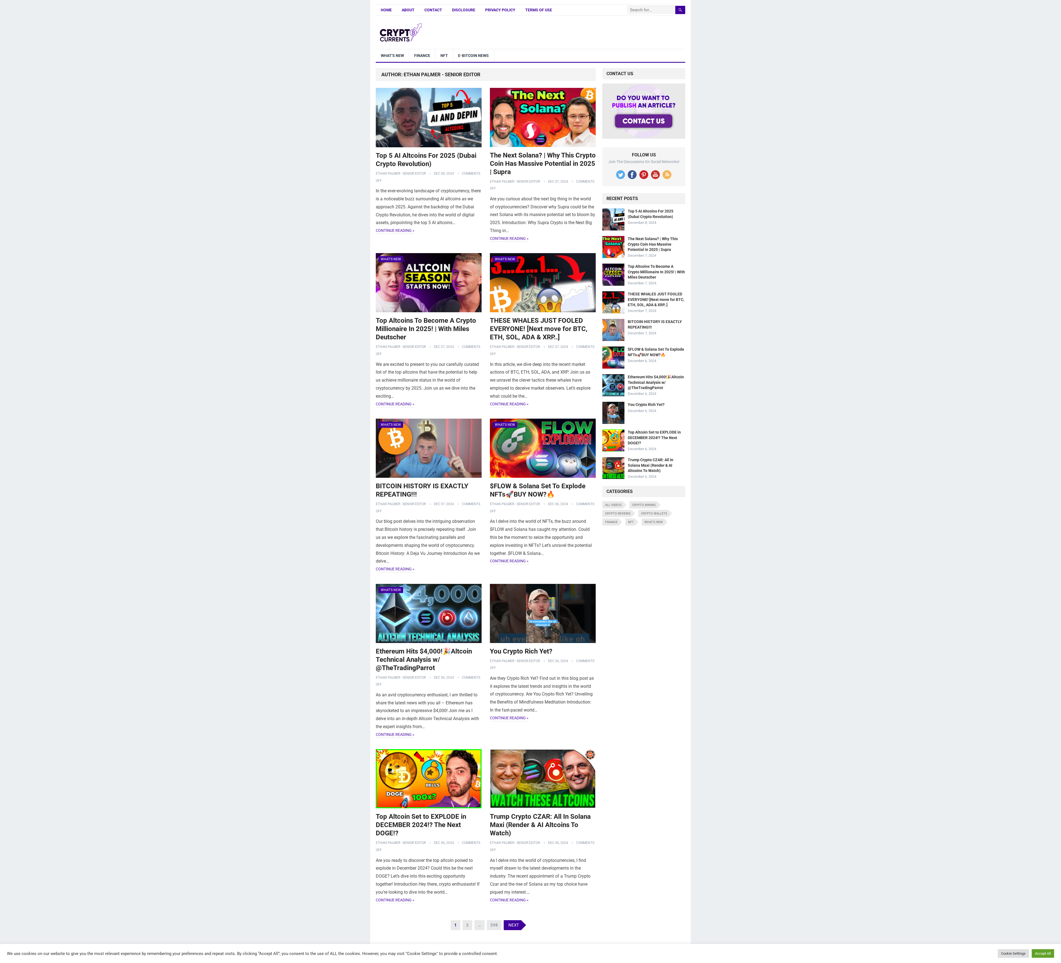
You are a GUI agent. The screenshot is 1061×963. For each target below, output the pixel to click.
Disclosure (463, 10)
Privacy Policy (500, 10)
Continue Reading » (395, 230)
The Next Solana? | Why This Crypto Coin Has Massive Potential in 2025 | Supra (543, 163)
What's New (391, 259)
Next (513, 925)
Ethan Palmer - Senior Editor (401, 173)
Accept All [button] (1043, 953)
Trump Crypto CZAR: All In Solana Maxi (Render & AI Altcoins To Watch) (540, 825)
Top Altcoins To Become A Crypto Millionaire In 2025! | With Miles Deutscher (426, 329)
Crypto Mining (644, 505)
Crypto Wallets (654, 513)
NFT (444, 55)
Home (386, 10)
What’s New (392, 55)
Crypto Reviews (618, 513)
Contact (433, 10)
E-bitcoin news (473, 55)
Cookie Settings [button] (1013, 953)
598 (494, 925)
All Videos (613, 505)
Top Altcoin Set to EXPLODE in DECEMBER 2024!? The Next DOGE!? (421, 825)
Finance (422, 55)
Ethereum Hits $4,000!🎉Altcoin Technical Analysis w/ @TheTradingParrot (424, 659)
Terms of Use (538, 10)
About (408, 10)
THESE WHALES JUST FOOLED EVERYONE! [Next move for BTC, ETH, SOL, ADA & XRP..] (538, 329)
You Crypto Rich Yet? (521, 651)
